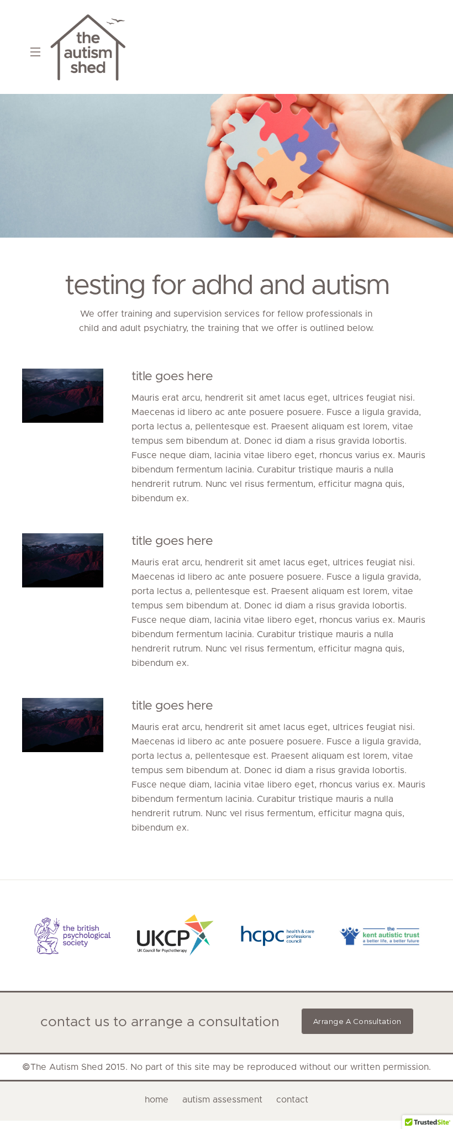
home (156, 1099)
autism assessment (222, 1099)
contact (292, 1099)
